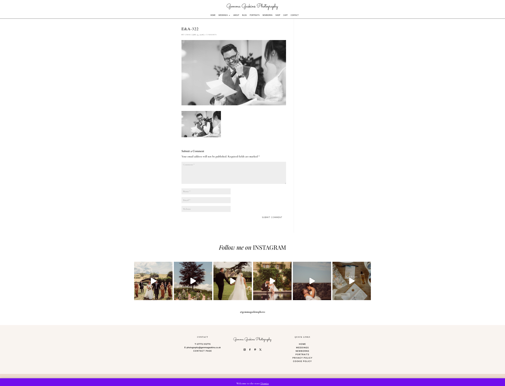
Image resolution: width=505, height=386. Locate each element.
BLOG (244, 15)
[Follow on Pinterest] (255, 350)
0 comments (210, 35)
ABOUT (236, 15)
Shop (277, 15)
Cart (285, 15)
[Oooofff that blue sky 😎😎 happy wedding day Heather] (312, 281)
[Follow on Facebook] (250, 350)
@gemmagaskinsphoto (252, 312)
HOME (213, 15)
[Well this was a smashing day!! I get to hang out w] (232, 281)
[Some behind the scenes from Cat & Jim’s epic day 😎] (153, 281)
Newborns (267, 15)
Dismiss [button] (265, 383)
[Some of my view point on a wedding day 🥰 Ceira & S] (272, 281)
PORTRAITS (255, 15)
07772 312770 (204, 344)
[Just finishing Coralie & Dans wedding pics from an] (193, 281)
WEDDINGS (223, 15)
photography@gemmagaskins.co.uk (204, 347)
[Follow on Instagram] (245, 350)
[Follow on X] (260, 350)
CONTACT (295, 15)
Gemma (188, 35)
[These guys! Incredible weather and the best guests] (351, 281)
